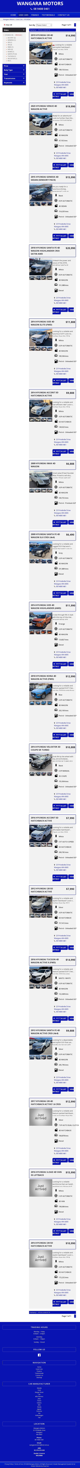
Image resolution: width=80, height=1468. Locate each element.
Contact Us (63, 15)
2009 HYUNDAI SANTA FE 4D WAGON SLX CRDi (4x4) (45, 536)
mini (39, 1405)
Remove (18, 35)
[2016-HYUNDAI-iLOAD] (40, 1188)
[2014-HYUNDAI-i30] (40, 1259)
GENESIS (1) (12, 40)
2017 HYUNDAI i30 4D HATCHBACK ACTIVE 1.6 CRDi (46, 1103)
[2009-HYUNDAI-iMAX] (40, 479)
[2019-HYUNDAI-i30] (40, 51)
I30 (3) (10, 45)
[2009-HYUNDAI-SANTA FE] (40, 550)
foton (39, 1401)
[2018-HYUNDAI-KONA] (40, 692)
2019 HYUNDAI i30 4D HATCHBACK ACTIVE (42, 37)
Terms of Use (19, 1464)
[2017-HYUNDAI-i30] (40, 1117)
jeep (39, 1399)
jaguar (39, 1409)
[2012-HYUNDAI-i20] (40, 904)
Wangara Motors (9, 19)
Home (13, 15)
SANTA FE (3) (12, 54)
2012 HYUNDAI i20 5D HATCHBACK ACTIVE (42, 890)
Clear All (9, 25)
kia (39, 1413)
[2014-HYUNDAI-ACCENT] (40, 408)
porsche (39, 1411)
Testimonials (48, 15)
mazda (39, 1388)
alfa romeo (39, 1396)
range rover (39, 1392)
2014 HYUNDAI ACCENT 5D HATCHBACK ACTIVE (44, 394)
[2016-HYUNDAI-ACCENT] (40, 834)
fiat (39, 1417)
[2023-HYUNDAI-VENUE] (40, 122)
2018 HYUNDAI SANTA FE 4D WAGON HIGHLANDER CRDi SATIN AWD (45, 250)
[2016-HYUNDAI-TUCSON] (40, 975)
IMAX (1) (10, 47)
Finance (35, 15)
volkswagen (39, 1415)
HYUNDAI (27, 19)
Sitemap (39, 1377)
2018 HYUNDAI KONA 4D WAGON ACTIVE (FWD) (43, 677)
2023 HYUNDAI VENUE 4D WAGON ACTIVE (44, 107)
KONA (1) (11, 52)
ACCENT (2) (12, 38)
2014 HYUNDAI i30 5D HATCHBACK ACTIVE (42, 1244)
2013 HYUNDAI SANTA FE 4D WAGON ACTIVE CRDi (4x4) (45, 1032)
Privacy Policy (9, 1464)
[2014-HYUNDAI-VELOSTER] (40, 763)
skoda (39, 1407)
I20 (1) (10, 42)
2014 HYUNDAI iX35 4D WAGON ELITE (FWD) (42, 323)
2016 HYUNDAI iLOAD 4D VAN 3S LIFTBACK (46, 1173)
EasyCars (46, 1466)
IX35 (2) (10, 49)
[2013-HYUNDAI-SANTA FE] (40, 1046)
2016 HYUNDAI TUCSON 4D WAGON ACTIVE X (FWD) (45, 961)
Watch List (61, 94)
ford (39, 1390)
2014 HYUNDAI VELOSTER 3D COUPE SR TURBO (45, 748)
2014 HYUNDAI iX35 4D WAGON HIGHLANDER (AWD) (46, 607)
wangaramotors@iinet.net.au (39, 1445)
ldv (39, 1394)
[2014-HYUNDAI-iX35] (40, 337)
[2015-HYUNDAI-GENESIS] (40, 193)
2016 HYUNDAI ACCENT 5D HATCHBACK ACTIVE (44, 819)
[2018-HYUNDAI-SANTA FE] (40, 267)
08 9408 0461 (42, 8)
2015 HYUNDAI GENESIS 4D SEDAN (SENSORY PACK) (45, 178)
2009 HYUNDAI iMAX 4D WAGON (43, 465)
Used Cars (23, 15)
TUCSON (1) (12, 56)
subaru (39, 1403)
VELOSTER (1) (12, 59)
